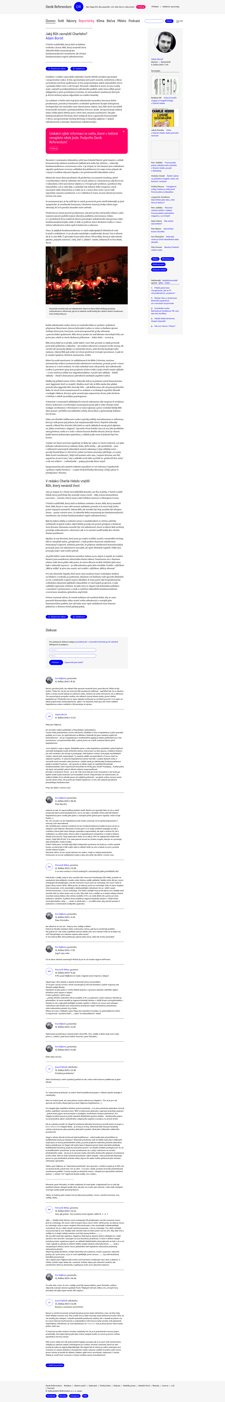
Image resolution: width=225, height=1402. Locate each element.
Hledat (169, 21)
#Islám (155, 259)
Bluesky (156, 1386)
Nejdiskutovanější (170, 280)
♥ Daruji (140, 7)
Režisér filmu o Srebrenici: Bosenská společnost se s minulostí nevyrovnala (164, 301)
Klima (100, 21)
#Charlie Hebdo (159, 270)
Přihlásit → (56, 662)
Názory (71, 21)
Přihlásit (155, 7)
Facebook (51, 1396)
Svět (61, 21)
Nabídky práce (129, 1386)
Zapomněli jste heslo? (74, 662)
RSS (85, 1396)
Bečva (111, 21)
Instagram (74, 1396)
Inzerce (165, 1386)
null (172, 1386)
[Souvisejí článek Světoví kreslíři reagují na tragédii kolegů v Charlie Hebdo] (165, 85)
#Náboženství (158, 264)
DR (78, 6)
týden (160, 283)
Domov (51, 21)
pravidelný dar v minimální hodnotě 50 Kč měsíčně (96, 642)
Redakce (67, 1386)
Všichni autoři (80, 1386)
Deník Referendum (59, 6)
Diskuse (117, 1386)
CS (177, 21)
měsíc (167, 283)
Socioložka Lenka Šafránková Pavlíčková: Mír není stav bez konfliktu (165, 311)
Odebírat (170, 7)
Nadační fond (144, 1386)
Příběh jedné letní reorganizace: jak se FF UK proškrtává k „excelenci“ (163, 290)
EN (181, 21)
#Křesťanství (167, 259)
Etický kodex (105, 1386)
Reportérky (86, 21)
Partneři (50, 1388)
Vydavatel (93, 1386)
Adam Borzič (54, 38)
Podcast (134, 21)
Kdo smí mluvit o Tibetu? (164, 326)
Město (121, 21)
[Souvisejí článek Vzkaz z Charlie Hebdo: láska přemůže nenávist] (165, 118)
